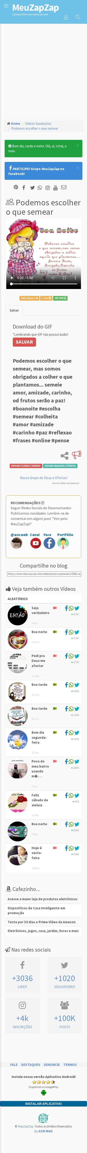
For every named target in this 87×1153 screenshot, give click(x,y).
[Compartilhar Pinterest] (16, 187)
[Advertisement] (43, 69)
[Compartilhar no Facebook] (25, 187)
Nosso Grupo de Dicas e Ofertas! (43, 478)
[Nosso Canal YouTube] (56, 187)
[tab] (14, 310)
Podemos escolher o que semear (34, 128)
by (43, 1131)
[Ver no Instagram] (48, 187)
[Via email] (63, 187)
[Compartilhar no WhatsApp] (41, 187)
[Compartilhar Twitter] (33, 187)
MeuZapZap (25, 1126)
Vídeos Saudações (38, 123)
